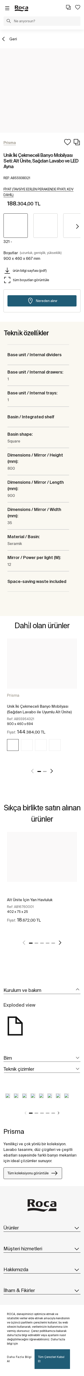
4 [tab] (47, 943)
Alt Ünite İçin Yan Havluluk (29, 900)
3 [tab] (42, 943)
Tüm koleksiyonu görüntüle (28, 1173)
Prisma (13, 695)
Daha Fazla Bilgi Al (19, 1359)
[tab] (42, 990)
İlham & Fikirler (19, 1290)
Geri (13, 39)
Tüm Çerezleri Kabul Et (51, 1359)
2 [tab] (45, 771)
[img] (13, 745)
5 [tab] (53, 943)
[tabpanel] (42, 700)
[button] (8, 21)
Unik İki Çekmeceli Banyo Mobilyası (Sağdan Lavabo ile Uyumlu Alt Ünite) (39, 709)
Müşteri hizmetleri (23, 1248)
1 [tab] (39, 771)
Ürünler (11, 1227)
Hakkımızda (16, 1269)
